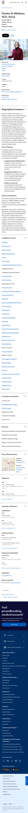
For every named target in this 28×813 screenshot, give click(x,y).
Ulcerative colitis (7, 381)
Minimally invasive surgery (9, 404)
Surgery (3, 70)
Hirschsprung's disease (9, 317)
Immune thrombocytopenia (10, 329)
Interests (5, 427)
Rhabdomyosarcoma (8, 366)
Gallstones (5, 299)
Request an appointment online (9, 99)
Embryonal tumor (7, 287)
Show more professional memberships (11, 568)
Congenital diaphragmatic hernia (11, 265)
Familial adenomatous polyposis (11, 291)
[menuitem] (5, 35)
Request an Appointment (10, 30)
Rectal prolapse (6, 363)
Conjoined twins (7, 276)
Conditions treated (8, 238)
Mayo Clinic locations (9, 454)
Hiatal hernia (5, 314)
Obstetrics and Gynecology (8, 64)
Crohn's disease (6, 280)
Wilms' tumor (6, 389)
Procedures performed (10, 396)
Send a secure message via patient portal (11, 91)
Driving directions (20, 462)
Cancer (4, 257)
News (12, 35)
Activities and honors (9, 506)
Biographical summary (13, 109)
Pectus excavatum (7, 351)
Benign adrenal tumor (8, 254)
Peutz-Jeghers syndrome (9, 359)
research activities (16, 582)
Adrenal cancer (6, 250)
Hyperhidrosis (6, 325)
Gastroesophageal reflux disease (11, 302)
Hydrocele (5, 321)
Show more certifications (8, 528)
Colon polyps (6, 261)
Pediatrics (4, 68)
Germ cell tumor (6, 306)
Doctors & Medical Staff (7, 594)
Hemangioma (6, 310)
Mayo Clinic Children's (7, 66)
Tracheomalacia (6, 378)
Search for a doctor (8, 7)
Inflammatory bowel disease (10, 332)
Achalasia (4, 242)
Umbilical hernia (6, 385)
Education (5, 478)
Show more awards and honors (9, 548)
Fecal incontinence (7, 295)
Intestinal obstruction (8, 340)
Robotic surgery (6, 408)
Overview (5, 35)
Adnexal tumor (6, 246)
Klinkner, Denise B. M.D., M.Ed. (10, 597)
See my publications (6, 575)
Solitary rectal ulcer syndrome (11, 374)
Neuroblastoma (6, 344)
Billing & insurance (20, 467)
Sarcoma (4, 370)
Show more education (7, 499)
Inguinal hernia (6, 336)
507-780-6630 (5, 97)
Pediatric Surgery (6, 75)
